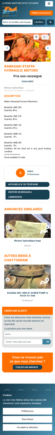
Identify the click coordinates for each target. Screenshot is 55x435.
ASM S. (30, 171)
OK (47, 342)
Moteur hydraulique (14, 88)
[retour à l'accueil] (10, 11)
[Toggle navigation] (49, 3)
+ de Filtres (38, 22)
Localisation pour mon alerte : (18, 328)
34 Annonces (33, 174)
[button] (7, 227)
